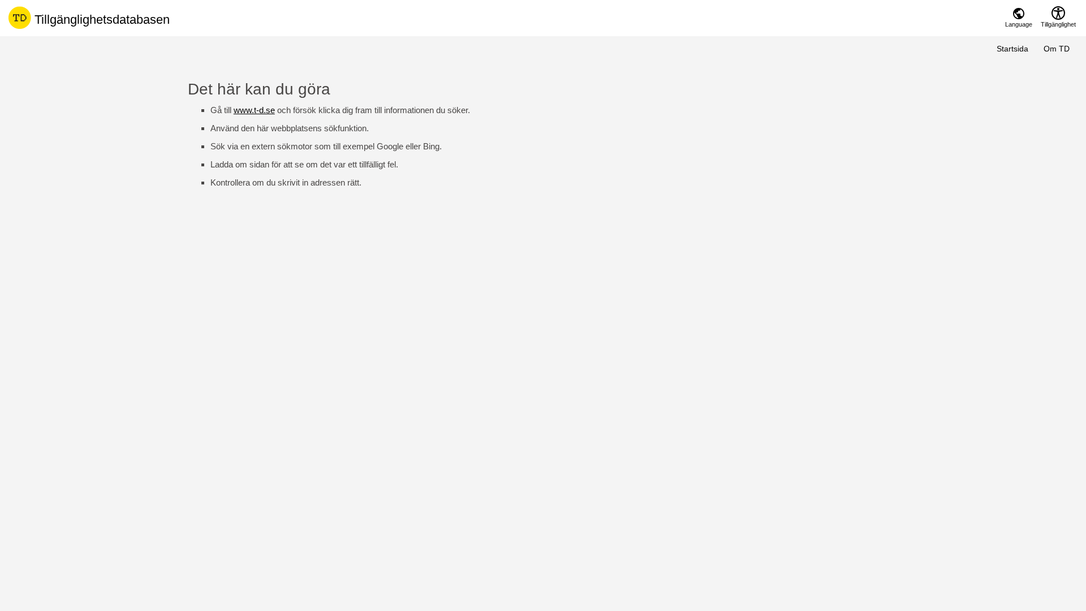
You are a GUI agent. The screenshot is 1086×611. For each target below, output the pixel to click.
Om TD (1057, 48)
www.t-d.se (254, 110)
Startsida (1012, 48)
